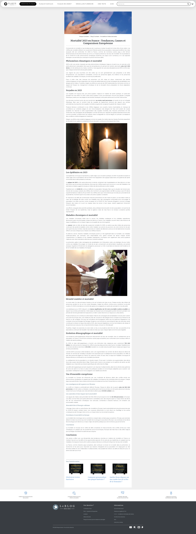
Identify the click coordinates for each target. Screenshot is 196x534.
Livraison (85, 514)
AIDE (112, 4)
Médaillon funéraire (84, 4)
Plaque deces (60, 527)
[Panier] (192, 4)
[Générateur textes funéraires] (76, 470)
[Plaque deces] (10, 3)
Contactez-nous (87, 508)
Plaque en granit (64, 4)
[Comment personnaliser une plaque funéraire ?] (98, 470)
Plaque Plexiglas (46, 4)
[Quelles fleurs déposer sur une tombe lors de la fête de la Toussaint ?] (120, 470)
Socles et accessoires (119, 516)
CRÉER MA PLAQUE (28, 4)
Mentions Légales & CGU (120, 511)
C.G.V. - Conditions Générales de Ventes (124, 514)
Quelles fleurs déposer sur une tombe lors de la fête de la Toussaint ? (119, 479)
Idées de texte (87, 516)
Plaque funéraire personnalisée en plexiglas (94, 519)
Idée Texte (102, 4)
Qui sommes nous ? (119, 508)
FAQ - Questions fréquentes (90, 511)
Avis (115, 519)
